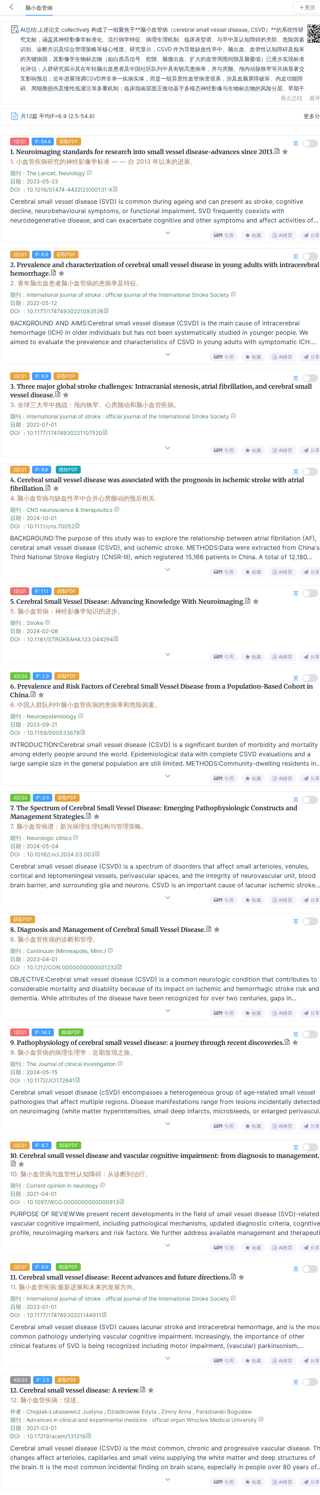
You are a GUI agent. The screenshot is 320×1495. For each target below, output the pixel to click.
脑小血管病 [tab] (39, 8)
